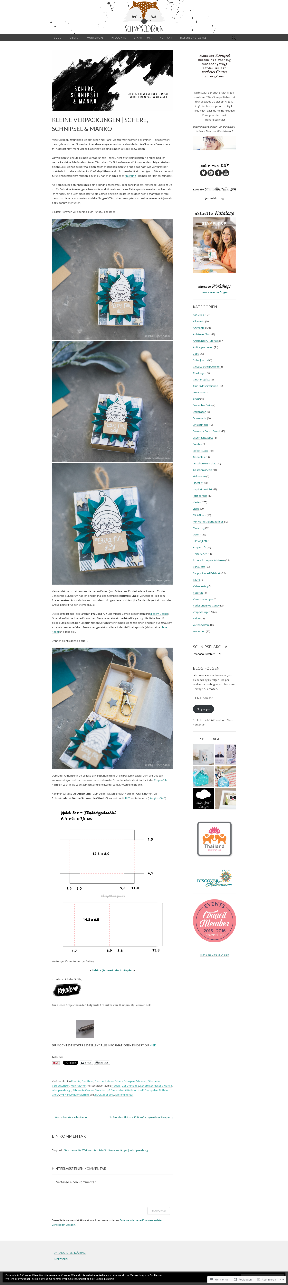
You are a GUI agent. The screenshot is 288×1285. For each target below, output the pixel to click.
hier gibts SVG (157, 798)
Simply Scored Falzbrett (207, 573)
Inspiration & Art (202, 489)
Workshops (95, 37)
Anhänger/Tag (201, 334)
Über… (74, 37)
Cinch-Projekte (201, 379)
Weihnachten (78, 1085)
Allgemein (199, 321)
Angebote (199, 328)
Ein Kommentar (124, 1094)
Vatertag (198, 592)
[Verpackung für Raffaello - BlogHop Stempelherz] (225, 776)
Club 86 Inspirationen (205, 386)
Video (196, 618)
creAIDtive (199, 392)
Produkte (118, 37)
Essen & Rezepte (203, 437)
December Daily (202, 405)
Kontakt (166, 37)
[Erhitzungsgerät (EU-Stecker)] (85, 1028)
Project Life (199, 547)
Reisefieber (200, 554)
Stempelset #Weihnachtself (127, 1090)
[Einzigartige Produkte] (203, 754)
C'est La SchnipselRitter (207, 366)
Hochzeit (198, 483)
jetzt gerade (200, 495)
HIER (127, 798)
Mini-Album (199, 515)
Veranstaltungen (203, 599)
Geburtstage (200, 450)
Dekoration (199, 412)
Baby (196, 353)
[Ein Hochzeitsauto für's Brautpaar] (225, 798)
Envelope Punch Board (206, 431)
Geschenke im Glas (204, 463)
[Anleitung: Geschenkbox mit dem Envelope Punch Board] (203, 776)
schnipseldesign (61, 1090)
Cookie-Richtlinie (105, 1278)
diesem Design (159, 613)
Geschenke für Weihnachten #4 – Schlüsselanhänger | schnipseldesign (106, 1150)
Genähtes (87, 1081)
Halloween (199, 476)
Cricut (196, 399)
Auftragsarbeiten (203, 347)
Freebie (75, 1081)
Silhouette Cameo (83, 1090)
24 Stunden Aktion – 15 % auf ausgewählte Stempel (141, 1117)
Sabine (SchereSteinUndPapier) (112, 970)
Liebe (196, 508)
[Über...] (203, 798)
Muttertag (199, 528)
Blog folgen (206, 668)
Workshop (199, 631)
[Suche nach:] (234, 38)
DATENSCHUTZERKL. (193, 37)
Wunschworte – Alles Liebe (69, 1117)
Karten (197, 502)
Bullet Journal (201, 360)
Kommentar (158, 1211)
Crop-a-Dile (160, 780)
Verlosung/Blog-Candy (206, 605)
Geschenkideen (104, 1081)
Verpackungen (60, 1085)
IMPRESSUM (61, 1259)
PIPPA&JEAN (200, 541)
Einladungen (200, 424)
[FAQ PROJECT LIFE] (225, 754)
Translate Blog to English (214, 954)
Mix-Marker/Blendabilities (208, 521)
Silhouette (154, 1081)
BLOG (58, 37)
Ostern (197, 534)
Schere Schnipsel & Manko (131, 1081)
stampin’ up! (143, 37)
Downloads (199, 418)
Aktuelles (198, 315)
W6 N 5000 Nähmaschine (75, 1094)
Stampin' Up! (102, 1090)
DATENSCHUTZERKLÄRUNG (70, 1252)
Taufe (196, 579)
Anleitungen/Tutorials (206, 340)
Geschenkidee (130, 1085)
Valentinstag (200, 586)
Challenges (199, 373)
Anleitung (130, 176)
